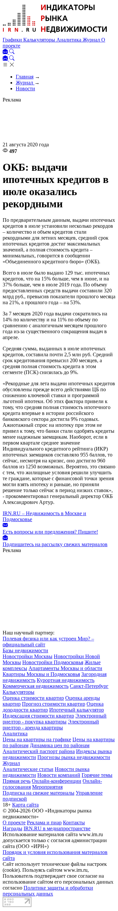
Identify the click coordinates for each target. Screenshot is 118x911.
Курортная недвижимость (65, 680)
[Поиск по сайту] (11, 52)
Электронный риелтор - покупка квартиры (55, 718)
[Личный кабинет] (6, 52)
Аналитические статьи (28, 769)
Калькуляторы (39, 40)
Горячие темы (97, 775)
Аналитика (69, 40)
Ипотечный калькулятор (76, 710)
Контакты (74, 822)
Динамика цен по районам (59, 745)
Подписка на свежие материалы (38, 793)
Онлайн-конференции (56, 781)
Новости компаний (58, 775)
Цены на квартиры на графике (37, 739)
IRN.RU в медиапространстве (57, 828)
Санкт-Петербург (89, 686)
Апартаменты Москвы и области (65, 668)
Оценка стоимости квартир (33, 698)
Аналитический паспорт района (39, 751)
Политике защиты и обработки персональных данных (48, 890)
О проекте (14, 822)
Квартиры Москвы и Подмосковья (41, 674)
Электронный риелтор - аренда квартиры (51, 724)
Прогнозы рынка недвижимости (73, 757)
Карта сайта (25, 805)
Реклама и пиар (44, 822)
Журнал (92, 40)
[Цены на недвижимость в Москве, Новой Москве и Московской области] (55, 34)
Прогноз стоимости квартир (53, 704)
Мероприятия (47, 787)
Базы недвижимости (25, 650)
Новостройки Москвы (27, 656)
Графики (13, 40)
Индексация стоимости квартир (38, 716)
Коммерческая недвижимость (36, 686)
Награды (12, 828)
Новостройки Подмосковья (52, 662)
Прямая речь (16, 781)
